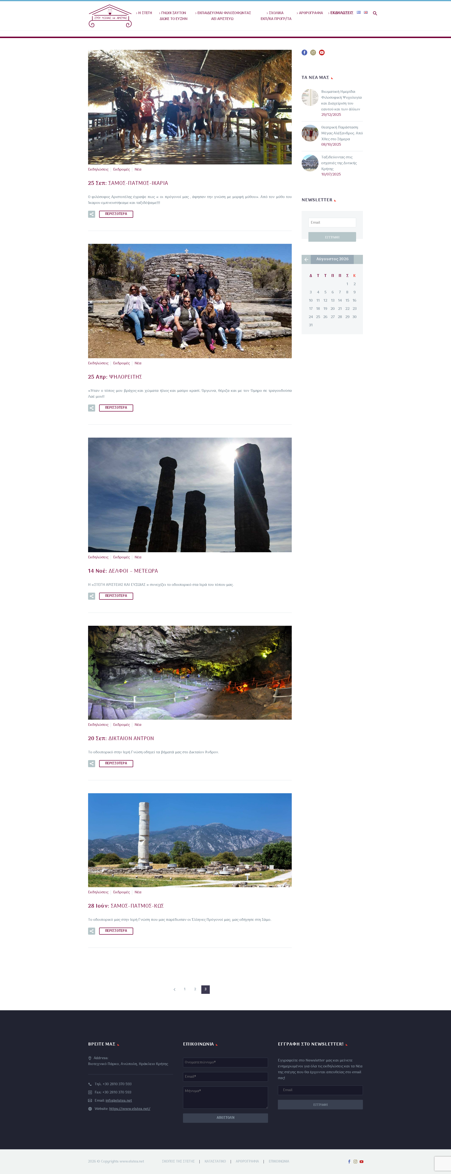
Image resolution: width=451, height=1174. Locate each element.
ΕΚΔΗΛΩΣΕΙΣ (341, 13)
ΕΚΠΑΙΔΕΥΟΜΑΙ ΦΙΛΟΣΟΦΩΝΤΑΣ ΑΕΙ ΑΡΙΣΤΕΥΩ (224, 16)
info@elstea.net (119, 1101)
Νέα (138, 170)
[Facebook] (349, 1161)
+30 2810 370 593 (117, 1084)
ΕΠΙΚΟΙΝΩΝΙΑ (279, 1161)
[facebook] (304, 54)
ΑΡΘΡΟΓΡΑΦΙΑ (311, 13)
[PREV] (174, 989)
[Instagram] (355, 1161)
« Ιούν (306, 259)
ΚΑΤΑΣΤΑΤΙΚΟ (215, 1161)
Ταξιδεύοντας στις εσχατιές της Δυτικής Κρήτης (339, 163)
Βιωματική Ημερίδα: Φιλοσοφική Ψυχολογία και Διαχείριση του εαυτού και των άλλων (341, 101)
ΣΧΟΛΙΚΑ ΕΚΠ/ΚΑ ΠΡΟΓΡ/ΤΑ (274, 16)
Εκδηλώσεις (98, 170)
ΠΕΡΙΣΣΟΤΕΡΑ (116, 214)
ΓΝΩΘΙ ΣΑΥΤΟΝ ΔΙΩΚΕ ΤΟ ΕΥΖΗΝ (171, 16)
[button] (91, 214)
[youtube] (322, 54)
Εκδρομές (121, 170)
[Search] (374, 13)
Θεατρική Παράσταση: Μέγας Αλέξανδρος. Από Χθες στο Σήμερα (342, 133)
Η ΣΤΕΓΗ (145, 13)
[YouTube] (361, 1161)
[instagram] (313, 54)
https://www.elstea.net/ (129, 1109)
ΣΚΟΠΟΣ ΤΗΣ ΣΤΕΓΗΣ (178, 1161)
